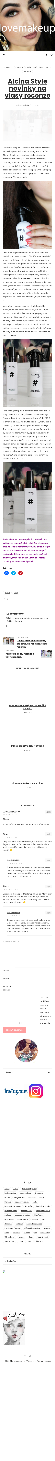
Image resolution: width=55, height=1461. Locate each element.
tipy (35, 1232)
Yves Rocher (10, 1241)
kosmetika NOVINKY (13, 1206)
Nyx (43, 1219)
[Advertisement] (29, 584)
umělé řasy (45, 1232)
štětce (38, 1241)
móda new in (22, 1219)
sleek (7, 1232)
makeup (8, 1215)
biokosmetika (10, 1193)
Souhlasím (24, 1457)
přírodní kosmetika (32, 1228)
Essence (32, 1197)
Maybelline (9, 1219)
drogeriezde (19, 1197)
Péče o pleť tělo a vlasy (38, 67)
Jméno (6, 970)
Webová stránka (7, 988)
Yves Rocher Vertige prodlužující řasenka (27, 707)
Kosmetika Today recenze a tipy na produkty (20, 654)
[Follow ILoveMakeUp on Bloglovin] (14, 1328)
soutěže (16, 1232)
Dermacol (39, 1193)
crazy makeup (25, 1193)
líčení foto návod (43, 1211)
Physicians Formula (12, 1228)
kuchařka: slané (11, 1211)
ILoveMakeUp (23, 105)
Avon (15, 1189)
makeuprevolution (22, 1215)
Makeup (9, 67)
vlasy (16, 593)
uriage (22, 1237)
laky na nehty (26, 1211)
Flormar (8, 1202)
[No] (51, 1447)
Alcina (7, 593)
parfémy (19, 1224)
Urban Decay (10, 1237)
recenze (47, 1228)
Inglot (35, 1202)
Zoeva (29, 1241)
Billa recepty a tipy (29, 1189)
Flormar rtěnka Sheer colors (27, 783)
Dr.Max (7, 1197)
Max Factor (38, 1215)
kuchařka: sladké (43, 1206)
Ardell (7, 1189)
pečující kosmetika (34, 1224)
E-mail (6, 978)
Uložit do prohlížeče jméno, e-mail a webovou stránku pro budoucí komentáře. (45, 1010)
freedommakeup (22, 1202)
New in (20, 67)
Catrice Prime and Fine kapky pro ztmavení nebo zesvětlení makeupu (32, 642)
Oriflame (8, 1224)
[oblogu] (27, 1050)
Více (35, 1457)
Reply (48, 812)
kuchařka (28, 1206)
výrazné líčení (42, 1237)
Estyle (41, 1197)
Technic (27, 1232)
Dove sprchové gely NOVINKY (27, 745)
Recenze (27, 72)
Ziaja (20, 1241)
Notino (35, 1219)
